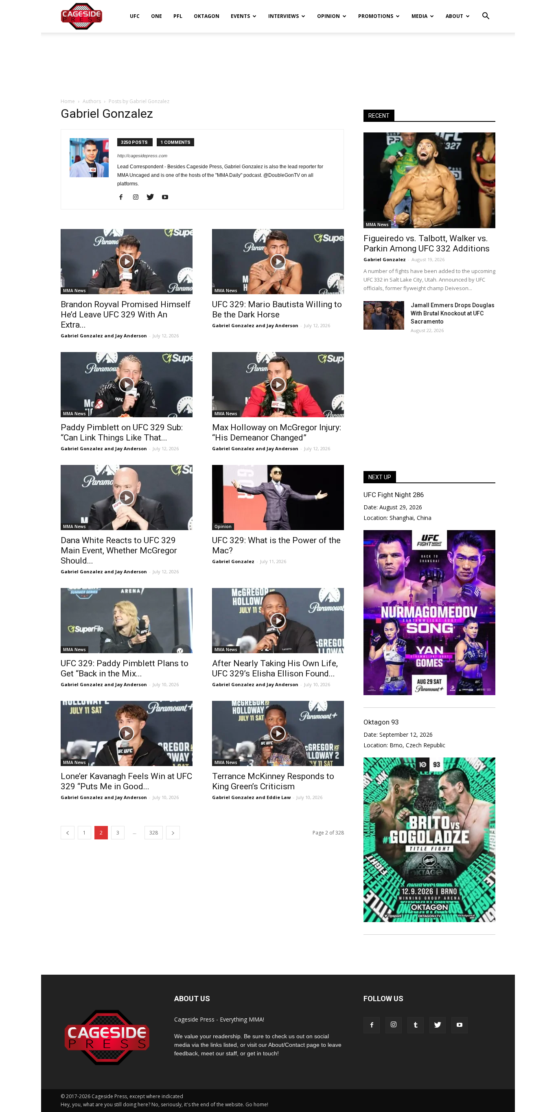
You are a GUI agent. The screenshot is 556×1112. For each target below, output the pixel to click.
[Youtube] (168, 198)
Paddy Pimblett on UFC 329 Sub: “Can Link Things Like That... (122, 433)
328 (153, 832)
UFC (135, 16)
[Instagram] (138, 198)
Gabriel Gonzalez (82, 335)
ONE (156, 16)
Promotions (375, 16)
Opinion (328, 16)
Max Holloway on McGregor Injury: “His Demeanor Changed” (276, 433)
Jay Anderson (131, 335)
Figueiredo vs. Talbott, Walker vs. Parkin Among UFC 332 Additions (426, 243)
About (454, 16)
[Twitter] (153, 198)
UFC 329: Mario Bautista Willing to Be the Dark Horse (277, 309)
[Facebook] (124, 198)
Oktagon (206, 16)
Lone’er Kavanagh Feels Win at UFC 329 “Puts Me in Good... (126, 781)
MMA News (74, 290)
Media (419, 16)
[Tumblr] (415, 1025)
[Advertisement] (278, 60)
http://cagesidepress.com (142, 155)
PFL (177, 16)
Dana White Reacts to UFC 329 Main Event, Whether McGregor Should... (119, 550)
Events (240, 16)
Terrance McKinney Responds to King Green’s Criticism (273, 781)
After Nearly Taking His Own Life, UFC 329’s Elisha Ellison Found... (275, 668)
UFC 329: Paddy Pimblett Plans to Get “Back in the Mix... (124, 668)
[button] (485, 10)
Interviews (283, 16)
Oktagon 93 (380, 722)
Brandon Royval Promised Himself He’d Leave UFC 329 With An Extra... (126, 314)
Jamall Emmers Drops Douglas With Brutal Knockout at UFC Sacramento (453, 313)
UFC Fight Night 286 (393, 495)
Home (68, 101)
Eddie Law (279, 797)
